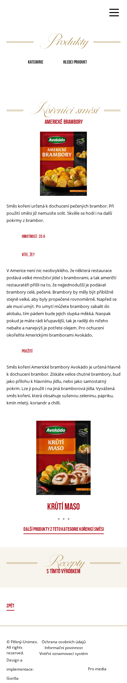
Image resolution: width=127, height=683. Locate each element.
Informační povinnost (64, 647)
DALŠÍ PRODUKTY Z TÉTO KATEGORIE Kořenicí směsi (63, 529)
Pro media (97, 669)
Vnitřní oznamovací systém (63, 653)
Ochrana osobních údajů (64, 642)
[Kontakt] (94, 645)
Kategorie (35, 62)
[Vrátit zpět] (64, 607)
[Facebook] (111, 645)
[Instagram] (104, 657)
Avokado (27, 13)
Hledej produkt (75, 62)
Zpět (10, 605)
